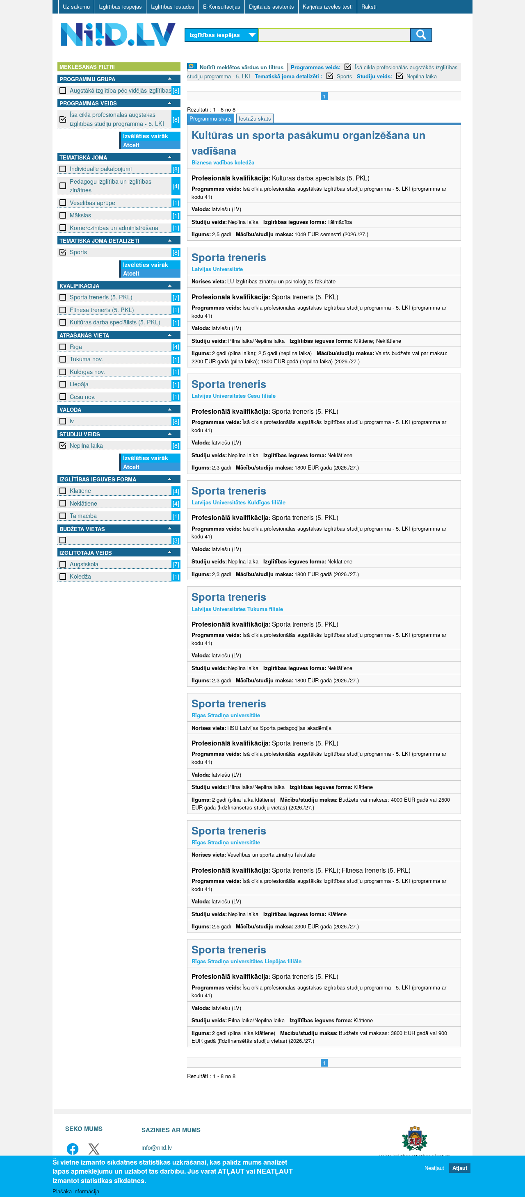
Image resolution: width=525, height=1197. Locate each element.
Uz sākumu (76, 6)
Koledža (80, 576)
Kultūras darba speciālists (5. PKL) (115, 322)
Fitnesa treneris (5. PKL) (102, 310)
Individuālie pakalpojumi (101, 168)
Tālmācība (83, 515)
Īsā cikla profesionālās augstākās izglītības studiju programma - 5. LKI (117, 118)
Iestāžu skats (255, 118)
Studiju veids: (374, 76)
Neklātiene (83, 503)
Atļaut (459, 1168)
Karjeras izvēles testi (328, 6)
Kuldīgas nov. (87, 371)
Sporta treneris (229, 256)
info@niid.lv (157, 1147)
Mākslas (80, 215)
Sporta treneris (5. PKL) (101, 297)
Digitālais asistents (271, 6)
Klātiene (80, 490)
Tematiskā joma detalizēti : (288, 76)
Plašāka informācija (75, 1191)
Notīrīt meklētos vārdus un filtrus (241, 67)
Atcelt (131, 145)
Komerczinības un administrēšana (114, 227)
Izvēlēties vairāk (145, 136)
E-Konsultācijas (221, 6)
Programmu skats (210, 118)
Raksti (369, 6)
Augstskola (84, 564)
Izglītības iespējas (120, 6)
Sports (78, 252)
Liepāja (79, 384)
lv (72, 421)
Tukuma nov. (86, 359)
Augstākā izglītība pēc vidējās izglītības (120, 90)
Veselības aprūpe (92, 202)
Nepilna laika (86, 445)
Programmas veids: (315, 67)
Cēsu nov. (83, 396)
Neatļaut (434, 1168)
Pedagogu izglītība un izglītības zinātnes (110, 185)
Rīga (76, 346)
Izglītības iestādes (172, 6)
